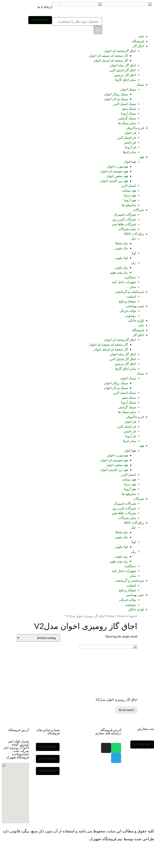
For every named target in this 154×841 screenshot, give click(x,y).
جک (133, 238)
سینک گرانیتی (127, 118)
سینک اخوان (128, 89)
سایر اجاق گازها (125, 79)
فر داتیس (130, 142)
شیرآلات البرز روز (124, 219)
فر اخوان (130, 132)
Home (111, 616)
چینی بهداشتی (135, 306)
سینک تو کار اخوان (116, 99)
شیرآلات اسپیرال (125, 214)
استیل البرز (128, 185)
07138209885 (48, 759)
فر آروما (130, 147)
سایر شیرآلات (127, 229)
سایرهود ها (129, 205)
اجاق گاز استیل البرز (122, 70)
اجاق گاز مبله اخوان (123, 65)
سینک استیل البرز (124, 104)
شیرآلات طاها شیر (124, 224)
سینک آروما (128, 113)
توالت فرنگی (127, 311)
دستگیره (130, 277)
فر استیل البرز (126, 137)
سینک (140, 84)
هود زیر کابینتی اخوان (114, 181)
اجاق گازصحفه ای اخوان (120, 51)
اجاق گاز (138, 46)
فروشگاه (138, 41)
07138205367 (40, 20)
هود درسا (130, 195)
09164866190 (48, 771)
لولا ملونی (121, 258)
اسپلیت (131, 296)
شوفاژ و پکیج (127, 301)
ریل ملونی (121, 267)
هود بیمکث (129, 190)
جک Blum (121, 243)
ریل (133, 262)
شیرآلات (138, 209)
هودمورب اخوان (117, 166)
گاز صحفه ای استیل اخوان (110, 60)
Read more (126, 710)
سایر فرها (129, 152)
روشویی (130, 315)
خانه (141, 36)
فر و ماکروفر (135, 128)
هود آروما (130, 200)
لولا (134, 253)
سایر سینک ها (127, 123)
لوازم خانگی (136, 320)
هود (141, 156)
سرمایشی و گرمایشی (129, 291)
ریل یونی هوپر (119, 272)
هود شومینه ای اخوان (114, 171)
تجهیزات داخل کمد (124, 282)
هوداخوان (130, 161)
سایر (133, 286)
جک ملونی (121, 248)
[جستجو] (98, 30)
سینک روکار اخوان (116, 94)
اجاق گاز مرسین (125, 75)
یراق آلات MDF (134, 234)
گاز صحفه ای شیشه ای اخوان (108, 55)
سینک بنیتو (129, 108)
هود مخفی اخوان (117, 176)
